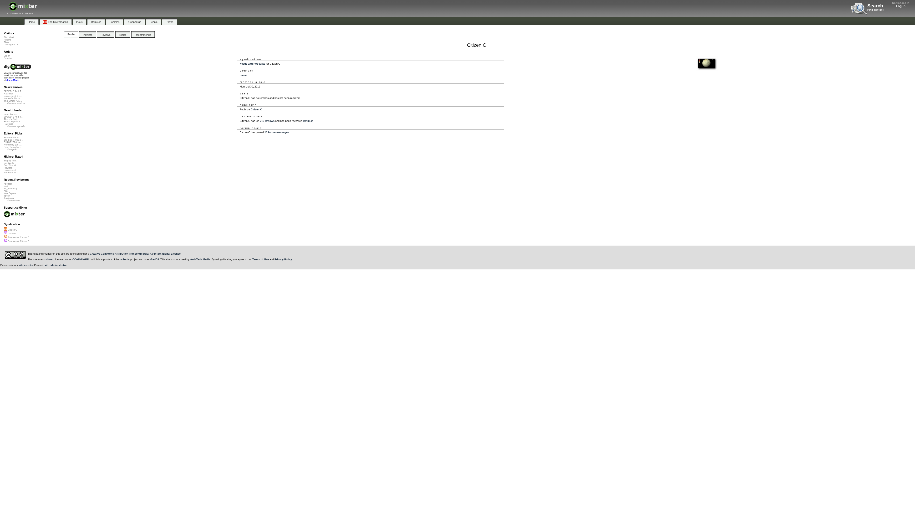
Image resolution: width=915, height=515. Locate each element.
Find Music (9, 37)
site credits (26, 265)
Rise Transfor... (12, 147)
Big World (9, 163)
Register (8, 58)
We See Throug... (13, 140)
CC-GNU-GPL (81, 259)
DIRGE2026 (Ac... (14, 142)
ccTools (125, 259)
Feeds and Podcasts (252, 63)
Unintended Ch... (13, 96)
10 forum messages (276, 132)
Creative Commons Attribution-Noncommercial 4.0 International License (135, 253)
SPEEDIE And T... (13, 91)
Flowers (8, 168)
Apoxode (8, 184)
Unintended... (11, 170)
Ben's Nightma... (13, 121)
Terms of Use (260, 259)
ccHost (49, 259)
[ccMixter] (22, 9)
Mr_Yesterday (10, 188)
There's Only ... (12, 119)
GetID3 (154, 259)
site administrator (56, 265)
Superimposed (11, 137)
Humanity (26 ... (13, 145)
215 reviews (267, 120)
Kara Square (10, 193)
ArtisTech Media (200, 259)
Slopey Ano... (11, 161)
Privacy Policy (283, 259)
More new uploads (16, 126)
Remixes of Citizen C (18, 237)
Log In (900, 6)
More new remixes (16, 103)
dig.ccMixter (13, 80)
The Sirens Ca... (13, 101)
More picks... (13, 149)
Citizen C (256, 109)
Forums (7, 40)
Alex (6, 191)
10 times (308, 120)
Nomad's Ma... (12, 172)
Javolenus (9, 198)
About (7, 42)
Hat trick (8, 94)
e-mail (243, 75)
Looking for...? (11, 44)
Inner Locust (11, 114)
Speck (7, 196)
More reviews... (14, 200)
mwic (6, 186)
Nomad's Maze (12, 98)
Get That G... (11, 165)
